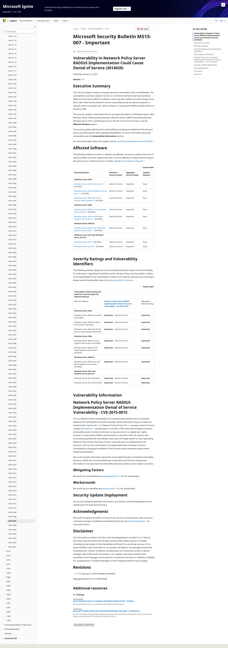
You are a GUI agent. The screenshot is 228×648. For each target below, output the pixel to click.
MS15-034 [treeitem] (12, 404)
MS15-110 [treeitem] (12, 75)
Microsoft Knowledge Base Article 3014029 (133, 141)
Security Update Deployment (205, 65)
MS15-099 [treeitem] (12, 123)
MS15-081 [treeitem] (12, 201)
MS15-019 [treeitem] (12, 469)
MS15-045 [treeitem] (12, 356)
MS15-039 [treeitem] (12, 382)
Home (83, 29)
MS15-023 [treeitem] (12, 452)
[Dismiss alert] (223, 5)
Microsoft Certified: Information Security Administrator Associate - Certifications (106, 611)
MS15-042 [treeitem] (12, 369)
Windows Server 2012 (82, 242)
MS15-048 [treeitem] (12, 343)
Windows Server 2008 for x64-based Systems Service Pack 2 (88, 217)
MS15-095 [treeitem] (12, 140)
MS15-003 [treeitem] (12, 538)
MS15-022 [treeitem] (12, 456)
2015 (107, 29)
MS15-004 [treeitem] (12, 534)
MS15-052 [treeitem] (12, 326)
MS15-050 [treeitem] (12, 335)
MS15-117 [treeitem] (12, 45)
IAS (95, 425)
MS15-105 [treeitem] (12, 97)
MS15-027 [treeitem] (12, 434)
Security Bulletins (95, 29)
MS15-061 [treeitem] (12, 287)
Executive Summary (202, 43)
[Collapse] (35, 27)
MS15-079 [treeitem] (12, 209)
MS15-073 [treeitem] (12, 235)
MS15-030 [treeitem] (12, 421)
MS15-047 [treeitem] (12, 348)
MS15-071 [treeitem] (12, 244)
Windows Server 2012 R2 (84, 246)
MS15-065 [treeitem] (12, 270)
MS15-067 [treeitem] (12, 261)
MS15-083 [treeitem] (12, 192)
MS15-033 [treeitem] (12, 408)
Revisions (198, 74)
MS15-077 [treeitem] (12, 218)
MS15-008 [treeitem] (12, 516)
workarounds (108, 488)
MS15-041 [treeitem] (12, 374)
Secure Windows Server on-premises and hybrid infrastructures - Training (103, 601)
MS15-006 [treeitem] (12, 525)
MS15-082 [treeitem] (12, 196)
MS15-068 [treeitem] (12, 257)
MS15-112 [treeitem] (12, 66)
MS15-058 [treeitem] (12, 300)
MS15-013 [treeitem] (12, 495)
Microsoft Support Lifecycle (130, 161)
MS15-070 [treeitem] (12, 248)
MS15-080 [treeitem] (12, 205)
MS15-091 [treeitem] (12, 157)
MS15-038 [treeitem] (12, 387)
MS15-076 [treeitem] (12, 222)
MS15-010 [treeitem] (12, 508)
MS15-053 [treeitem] (12, 322)
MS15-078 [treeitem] (12, 213)
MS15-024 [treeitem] (12, 447)
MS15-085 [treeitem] (12, 183)
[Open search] (216, 21)
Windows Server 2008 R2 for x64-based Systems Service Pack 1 (89, 229)
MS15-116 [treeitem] (12, 49)
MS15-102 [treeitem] (12, 110)
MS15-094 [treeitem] (12, 144)
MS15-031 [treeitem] (12, 417)
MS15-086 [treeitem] (12, 179)
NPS (125, 425)
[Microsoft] (4, 20)
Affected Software (201, 46)
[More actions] (153, 29)
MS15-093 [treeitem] (12, 149)
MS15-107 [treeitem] (12, 88)
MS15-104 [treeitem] (12, 101)
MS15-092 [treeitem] (12, 153)
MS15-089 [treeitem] (12, 166)
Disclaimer (198, 71)
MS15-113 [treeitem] (12, 62)
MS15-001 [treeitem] (12, 547)
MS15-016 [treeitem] (12, 482)
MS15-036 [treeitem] (12, 395)
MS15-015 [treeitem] (12, 486)
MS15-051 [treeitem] (12, 330)
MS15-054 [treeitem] (12, 317)
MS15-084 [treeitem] (12, 188)
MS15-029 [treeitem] (12, 426)
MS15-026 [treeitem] (12, 439)
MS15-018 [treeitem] (12, 473)
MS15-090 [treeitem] (12, 162)
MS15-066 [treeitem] (12, 265)
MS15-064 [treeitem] (12, 274)
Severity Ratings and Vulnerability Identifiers (207, 50)
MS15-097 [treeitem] (12, 131)
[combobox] (19, 31)
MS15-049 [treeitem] (12, 339)
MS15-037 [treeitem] (12, 391)
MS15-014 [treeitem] (12, 490)
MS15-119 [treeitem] (12, 36)
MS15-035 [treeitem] (12, 400)
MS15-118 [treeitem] (12, 40)
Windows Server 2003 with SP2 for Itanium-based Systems (87, 199)
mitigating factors (110, 476)
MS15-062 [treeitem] (12, 283)
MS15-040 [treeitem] (12, 378)
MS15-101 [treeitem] (12, 114)
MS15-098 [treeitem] (12, 127)
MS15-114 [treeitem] (12, 58)
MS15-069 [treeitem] (12, 252)
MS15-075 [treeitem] (12, 227)
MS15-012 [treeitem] (12, 499)
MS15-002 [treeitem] (12, 542)
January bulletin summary (120, 280)
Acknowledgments (136, 521)
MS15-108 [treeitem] (12, 84)
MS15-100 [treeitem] (12, 118)
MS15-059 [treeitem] (12, 296)
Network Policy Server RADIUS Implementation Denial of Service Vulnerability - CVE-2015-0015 (207, 59)
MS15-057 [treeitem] (12, 304)
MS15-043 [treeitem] (12, 365)
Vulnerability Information (204, 54)
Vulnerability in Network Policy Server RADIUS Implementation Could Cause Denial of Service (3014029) (207, 36)
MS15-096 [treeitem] (12, 136)
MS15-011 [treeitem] (12, 504)
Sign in (222, 20)
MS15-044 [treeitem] (12, 361)
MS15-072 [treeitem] (12, 239)
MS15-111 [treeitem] (12, 71)
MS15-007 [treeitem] (12, 521)
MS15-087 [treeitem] (12, 175)
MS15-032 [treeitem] (12, 413)
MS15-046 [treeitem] (12, 352)
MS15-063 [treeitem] (12, 278)
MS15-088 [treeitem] (12, 170)
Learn (76, 29)
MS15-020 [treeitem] (12, 465)
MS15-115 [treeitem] (12, 53)
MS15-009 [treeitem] (12, 512)
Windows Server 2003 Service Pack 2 (88, 184)
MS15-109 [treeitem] (12, 79)
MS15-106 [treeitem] (12, 92)
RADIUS (88, 428)
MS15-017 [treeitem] (12, 478)
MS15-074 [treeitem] (12, 231)
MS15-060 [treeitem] (12, 291)
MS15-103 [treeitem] (12, 105)
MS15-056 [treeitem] (12, 309)
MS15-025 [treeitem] (12, 443)
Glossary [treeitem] (8, 633)
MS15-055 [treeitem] (12, 313)
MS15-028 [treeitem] (12, 430)
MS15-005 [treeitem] (12, 529)
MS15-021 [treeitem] (12, 460)
